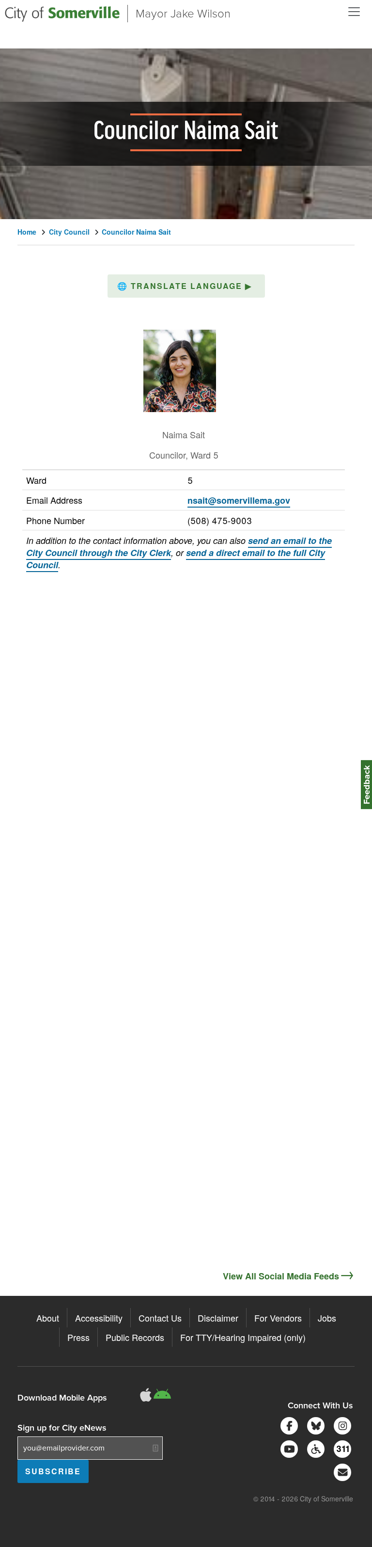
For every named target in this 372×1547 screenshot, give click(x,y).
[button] (186, 286)
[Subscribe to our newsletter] (340, 1471)
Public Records (135, 1337)
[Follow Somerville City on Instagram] (340, 1424)
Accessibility (99, 1317)
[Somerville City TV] (287, 1447)
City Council (69, 232)
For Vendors (278, 1317)
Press (78, 1337)
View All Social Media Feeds (281, 1276)
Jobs (327, 1317)
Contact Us (160, 1317)
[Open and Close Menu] (354, 11)
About (47, 1317)
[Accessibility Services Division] (314, 1447)
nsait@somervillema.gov (238, 500)
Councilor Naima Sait (136, 232)
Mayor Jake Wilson (183, 13)
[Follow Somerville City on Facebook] (287, 1424)
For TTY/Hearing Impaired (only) (243, 1337)
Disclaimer (218, 1317)
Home (26, 232)
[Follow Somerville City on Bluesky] (314, 1424)
